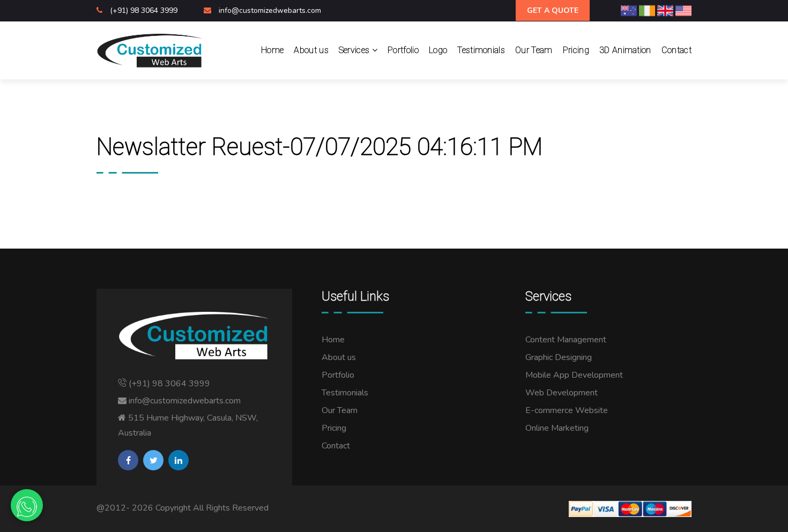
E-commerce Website (566, 410)
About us (311, 50)
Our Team (534, 50)
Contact (676, 50)
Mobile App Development (574, 375)
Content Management (565, 340)
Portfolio (403, 50)
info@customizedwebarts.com (270, 10)
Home (272, 50)
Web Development (561, 393)
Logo (438, 50)
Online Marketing (557, 428)
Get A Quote (552, 10)
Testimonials (481, 50)
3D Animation (625, 50)
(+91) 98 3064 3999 (145, 10)
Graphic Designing (558, 357)
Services (355, 50)
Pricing (576, 50)
